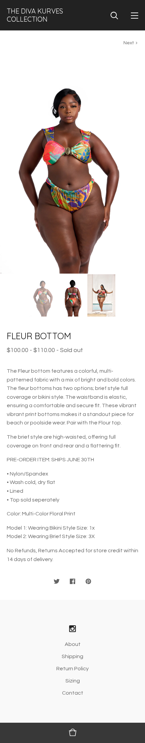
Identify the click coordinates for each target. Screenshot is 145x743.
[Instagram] (72, 629)
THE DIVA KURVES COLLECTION (35, 15)
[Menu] (134, 15)
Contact (72, 693)
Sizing (72, 680)
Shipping (72, 656)
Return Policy (72, 668)
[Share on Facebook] (72, 581)
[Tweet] (57, 581)
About (73, 644)
